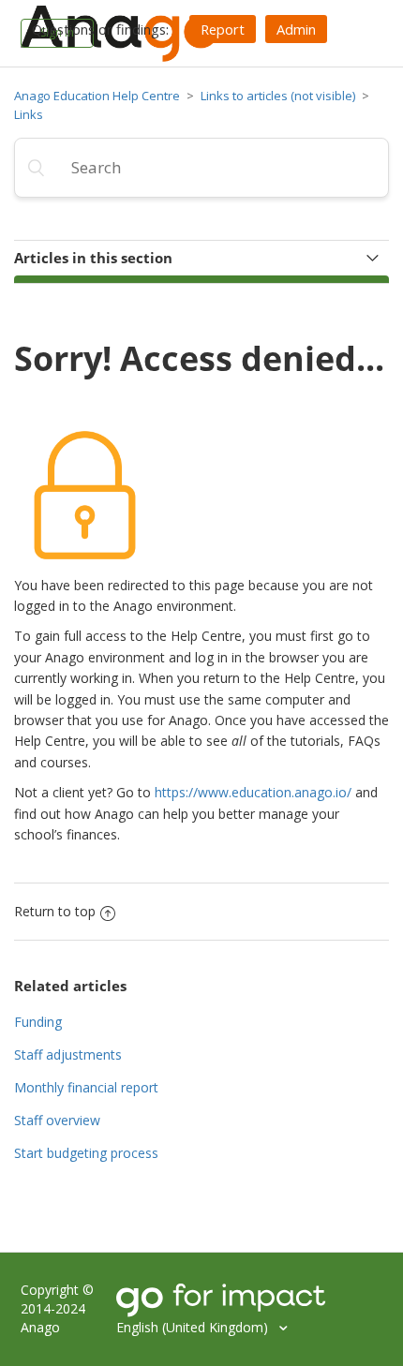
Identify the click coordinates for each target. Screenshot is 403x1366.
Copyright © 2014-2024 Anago (57, 1308)
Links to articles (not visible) (278, 95)
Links (28, 114)
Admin (296, 29)
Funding (38, 1022)
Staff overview (57, 1120)
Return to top (55, 911)
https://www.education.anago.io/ (253, 792)
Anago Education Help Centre (97, 95)
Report (223, 29)
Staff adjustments (68, 1054)
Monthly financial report (86, 1087)
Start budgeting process (86, 1153)
